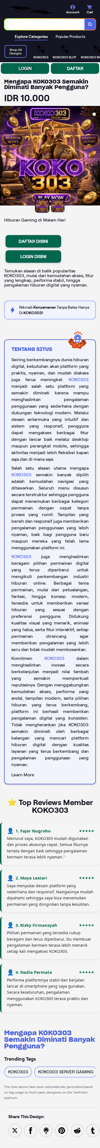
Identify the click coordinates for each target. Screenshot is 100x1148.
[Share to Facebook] (30, 1130)
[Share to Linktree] (46, 1130)
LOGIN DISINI (33, 256)
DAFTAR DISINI (33, 241)
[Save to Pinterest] (61, 1130)
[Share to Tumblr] (92, 1130)
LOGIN (25, 68)
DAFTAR (75, 68)
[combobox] (44, 24)
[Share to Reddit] (77, 1130)
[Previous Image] (4, 156)
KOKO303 (79, 379)
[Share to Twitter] (15, 1130)
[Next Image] (95, 156)
